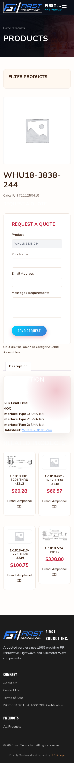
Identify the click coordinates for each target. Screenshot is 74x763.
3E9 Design (58, 755)
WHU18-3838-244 (37, 430)
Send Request (29, 330)
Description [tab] (18, 366)
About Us (10, 683)
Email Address (23, 273)
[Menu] (66, 7)
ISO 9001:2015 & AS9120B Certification (33, 705)
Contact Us (11, 690)
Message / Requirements (30, 293)
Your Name (20, 254)
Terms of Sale (13, 698)
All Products (12, 726)
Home (7, 28)
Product (18, 234)
